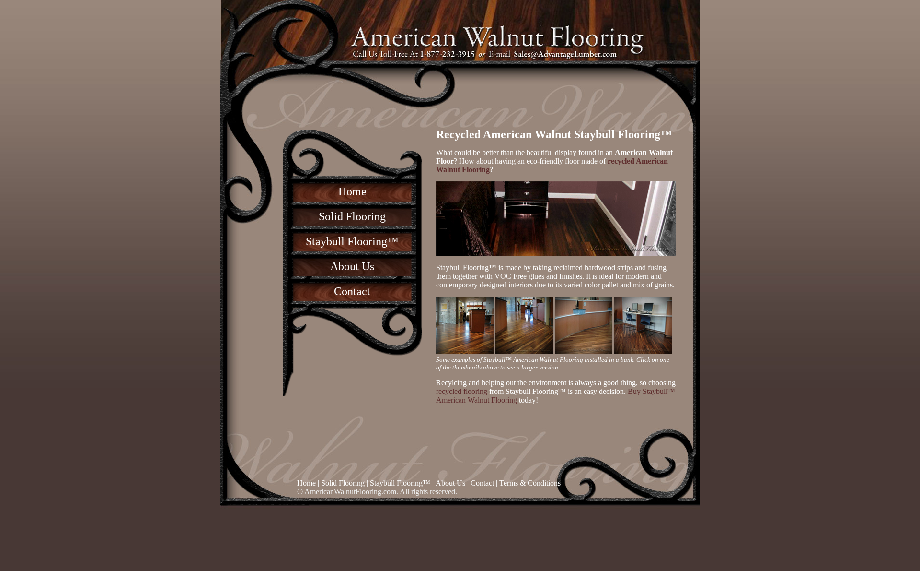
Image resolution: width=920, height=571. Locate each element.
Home (352, 191)
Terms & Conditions (530, 483)
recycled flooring (461, 391)
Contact (352, 291)
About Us (352, 266)
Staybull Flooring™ (352, 241)
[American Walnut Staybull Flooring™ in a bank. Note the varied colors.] (465, 351)
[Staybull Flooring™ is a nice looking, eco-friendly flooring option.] (524, 351)
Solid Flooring (352, 216)
